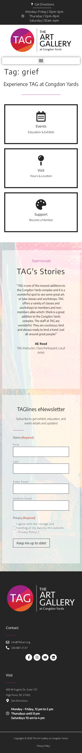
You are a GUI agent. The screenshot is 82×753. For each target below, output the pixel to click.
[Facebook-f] (28, 657)
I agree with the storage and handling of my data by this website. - (40, 528)
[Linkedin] (53, 657)
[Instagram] (37, 657)
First (16, 444)
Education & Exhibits (41, 132)
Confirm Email (22, 498)
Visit (41, 170)
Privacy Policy (27, 532)
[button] (41, 60)
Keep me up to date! (31, 543)
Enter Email (21, 481)
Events (41, 126)
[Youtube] (45, 657)
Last (16, 461)
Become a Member (41, 220)
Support (41, 214)
